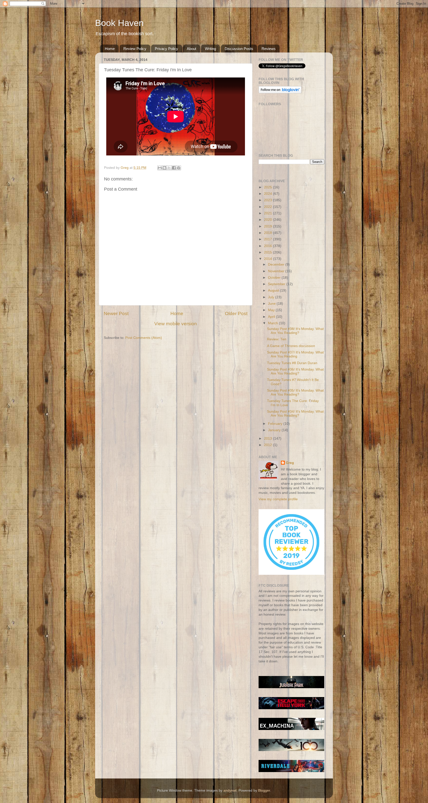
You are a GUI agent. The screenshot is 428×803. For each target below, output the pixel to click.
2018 (268, 233)
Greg (290, 463)
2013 (268, 438)
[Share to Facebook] (173, 167)
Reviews (269, 49)
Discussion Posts (239, 49)
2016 (268, 246)
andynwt (230, 790)
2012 (268, 445)
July (271, 297)
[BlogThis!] (164, 167)
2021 (268, 213)
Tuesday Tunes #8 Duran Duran (292, 363)
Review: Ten (276, 339)
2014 (268, 259)
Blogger (264, 790)
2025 (268, 187)
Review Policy (134, 49)
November (276, 271)
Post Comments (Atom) (143, 338)
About (191, 49)
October (275, 277)
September (277, 284)
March (273, 323)
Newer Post (116, 313)
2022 (268, 207)
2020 (268, 220)
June (272, 303)
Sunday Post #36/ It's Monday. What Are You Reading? (295, 371)
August (274, 290)
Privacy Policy (166, 49)
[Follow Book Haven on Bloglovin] (280, 92)
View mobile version (175, 323)
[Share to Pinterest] (178, 167)
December (276, 264)
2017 (268, 239)
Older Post (236, 313)
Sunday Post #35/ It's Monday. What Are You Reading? (295, 392)
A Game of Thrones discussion (291, 346)
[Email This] (159, 167)
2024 (268, 194)
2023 (268, 200)
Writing (210, 49)
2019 (268, 226)
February (275, 424)
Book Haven (119, 23)
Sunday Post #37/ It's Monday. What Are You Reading (295, 354)
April (272, 317)
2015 (268, 252)
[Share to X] (169, 167)
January (275, 430)
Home (110, 49)
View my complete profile (278, 499)
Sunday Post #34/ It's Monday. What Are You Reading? (295, 413)
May (272, 310)
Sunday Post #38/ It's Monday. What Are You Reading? (295, 331)
